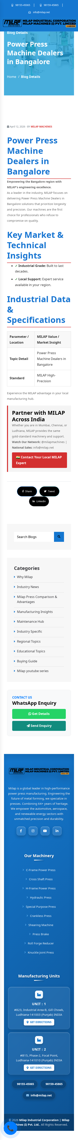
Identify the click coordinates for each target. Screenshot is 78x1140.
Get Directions (40, 1022)
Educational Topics (31, 651)
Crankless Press (40, 916)
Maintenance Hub (30, 621)
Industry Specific (29, 631)
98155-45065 (22, 5)
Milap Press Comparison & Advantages (37, 599)
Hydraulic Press (40, 897)
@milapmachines (53, 442)
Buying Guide (27, 661)
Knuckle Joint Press (41, 952)
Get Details (40, 714)
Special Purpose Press (41, 907)
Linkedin (41, 501)
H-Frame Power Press (41, 888)
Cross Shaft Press (41, 879)
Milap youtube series (33, 671)
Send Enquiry (41, 725)
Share (28, 491)
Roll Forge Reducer (41, 943)
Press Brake (41, 934)
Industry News (28, 587)
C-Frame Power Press (40, 870)
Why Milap (25, 577)
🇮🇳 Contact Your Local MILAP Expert (39, 460)
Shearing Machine (40, 925)
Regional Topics (29, 641)
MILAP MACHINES (41, 126)
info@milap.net (41, 12)
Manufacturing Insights (35, 612)
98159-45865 (51, 5)
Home (11, 76)
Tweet (51, 491)
